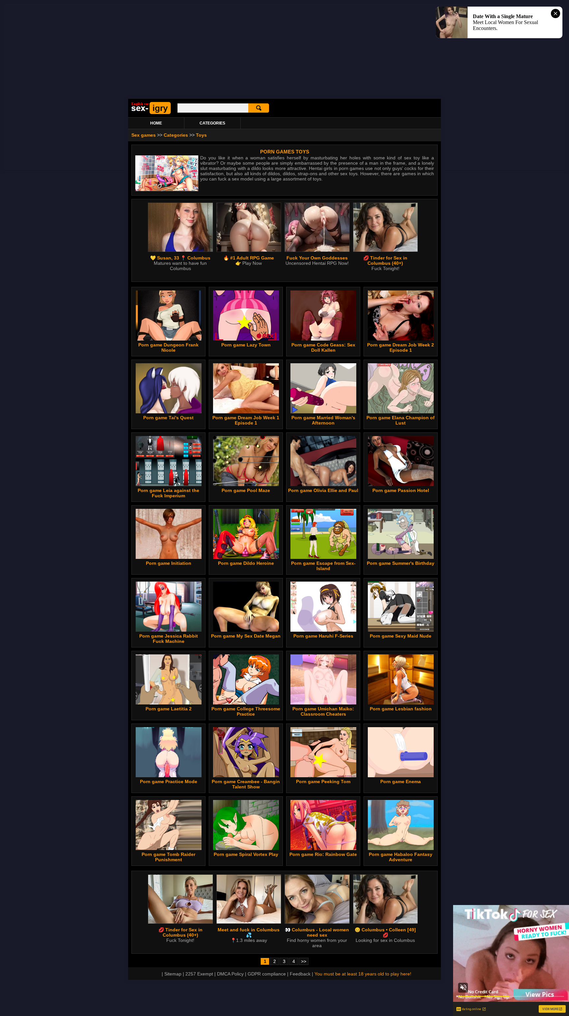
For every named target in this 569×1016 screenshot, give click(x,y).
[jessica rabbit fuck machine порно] (169, 630)
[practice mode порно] (169, 775)
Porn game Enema (400, 781)
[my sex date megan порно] (246, 630)
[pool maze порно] (246, 484)
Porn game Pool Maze (246, 490)
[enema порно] (401, 775)
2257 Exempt (199, 973)
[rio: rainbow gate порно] (323, 848)
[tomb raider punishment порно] (169, 848)
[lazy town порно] (246, 339)
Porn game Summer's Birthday (400, 563)
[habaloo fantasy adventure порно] (401, 848)
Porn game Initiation (168, 563)
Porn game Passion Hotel (400, 490)
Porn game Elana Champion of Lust (400, 420)
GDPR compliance (267, 973)
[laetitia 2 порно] (169, 702)
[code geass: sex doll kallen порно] (323, 339)
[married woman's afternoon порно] (323, 411)
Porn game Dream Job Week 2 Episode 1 (400, 347)
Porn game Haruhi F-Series (323, 636)
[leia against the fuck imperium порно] (169, 484)
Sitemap (172, 973)
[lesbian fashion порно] (401, 702)
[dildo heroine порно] (246, 557)
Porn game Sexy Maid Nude (400, 636)
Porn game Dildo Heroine (246, 563)
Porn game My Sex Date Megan (246, 636)
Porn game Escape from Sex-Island (323, 566)
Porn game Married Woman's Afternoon (323, 420)
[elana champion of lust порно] (401, 411)
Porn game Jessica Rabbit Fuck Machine (168, 638)
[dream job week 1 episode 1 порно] (246, 411)
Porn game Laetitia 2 (169, 708)
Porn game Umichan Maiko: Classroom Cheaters (323, 711)
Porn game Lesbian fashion (401, 708)
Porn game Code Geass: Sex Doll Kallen (323, 347)
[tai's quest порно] (169, 411)
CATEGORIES (212, 123)
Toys (201, 135)
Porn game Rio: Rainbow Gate (323, 854)
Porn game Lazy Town (246, 344)
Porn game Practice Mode (168, 781)
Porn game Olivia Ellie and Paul (323, 490)
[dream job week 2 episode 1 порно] (401, 339)
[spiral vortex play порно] (246, 848)
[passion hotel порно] (401, 484)
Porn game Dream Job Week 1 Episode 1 (245, 420)
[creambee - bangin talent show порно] (246, 775)
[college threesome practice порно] (246, 702)
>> (303, 961)
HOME (156, 123)
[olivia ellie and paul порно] (323, 484)
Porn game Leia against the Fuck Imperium (168, 493)
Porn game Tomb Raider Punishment (168, 857)
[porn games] (151, 113)
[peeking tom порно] (323, 775)
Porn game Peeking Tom (323, 781)
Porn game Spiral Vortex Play (246, 854)
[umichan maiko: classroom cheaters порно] (323, 702)
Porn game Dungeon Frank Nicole (168, 347)
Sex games (143, 135)
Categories (176, 135)
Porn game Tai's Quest (168, 417)
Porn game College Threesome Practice (245, 711)
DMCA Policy (230, 973)
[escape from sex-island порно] (323, 557)
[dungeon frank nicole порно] (169, 339)
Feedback (300, 973)
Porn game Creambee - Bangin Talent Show (246, 784)
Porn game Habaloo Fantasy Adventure (400, 857)
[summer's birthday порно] (401, 557)
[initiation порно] (169, 557)
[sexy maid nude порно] (401, 630)
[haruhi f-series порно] (323, 630)
